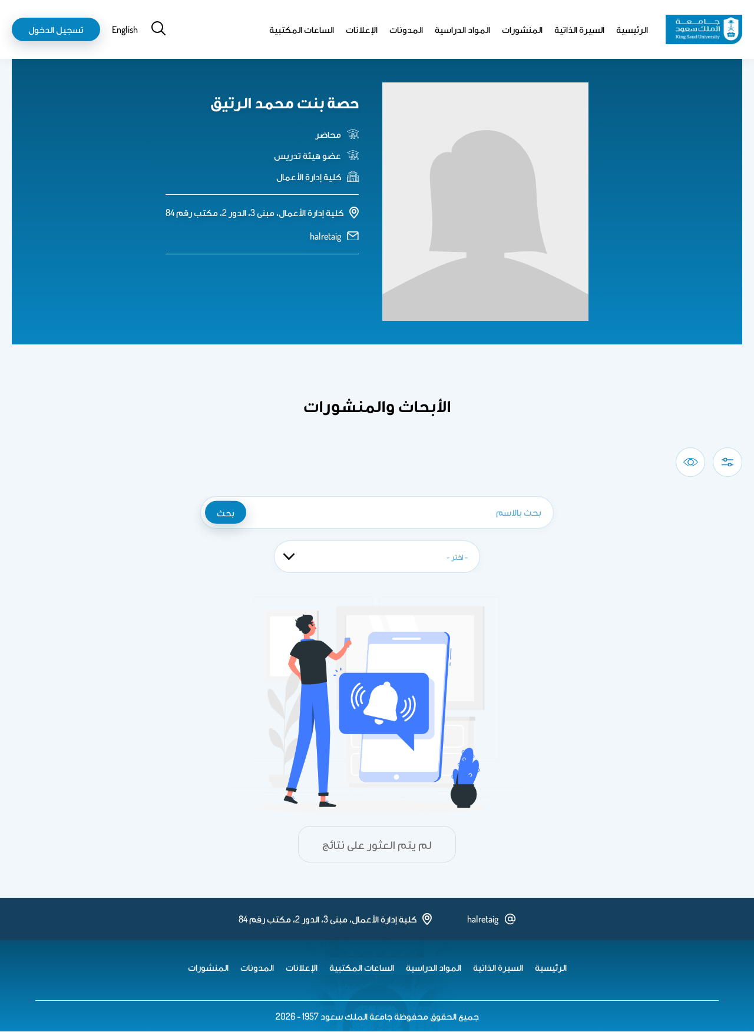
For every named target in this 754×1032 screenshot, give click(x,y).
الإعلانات (362, 29)
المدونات (406, 29)
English (125, 29)
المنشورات (522, 29)
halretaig (325, 236)
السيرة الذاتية (579, 29)
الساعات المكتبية (301, 29)
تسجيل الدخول (56, 29)
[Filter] (727, 462)
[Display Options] (690, 462)
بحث (225, 512)
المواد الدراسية (462, 29)
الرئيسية (632, 29)
